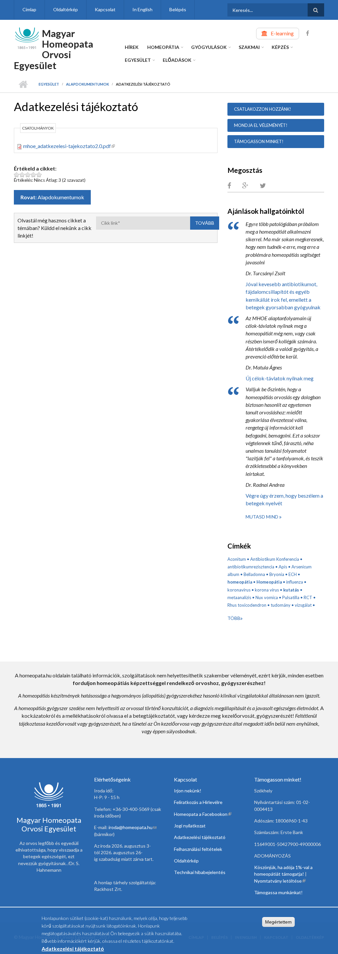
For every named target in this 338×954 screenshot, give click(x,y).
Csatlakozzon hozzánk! (262, 109)
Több (233, 618)
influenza (294, 582)
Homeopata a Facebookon (202, 814)
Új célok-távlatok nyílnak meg (280, 378)
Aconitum (236, 559)
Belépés (177, 9)
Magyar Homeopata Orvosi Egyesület (53, 49)
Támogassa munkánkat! (278, 892)
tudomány (280, 605)
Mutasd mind (262, 516)
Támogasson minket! (259, 141)
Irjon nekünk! (187, 790)
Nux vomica (266, 597)
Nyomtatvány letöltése (280, 881)
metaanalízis (239, 597)
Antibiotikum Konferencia (274, 559)
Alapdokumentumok (87, 84)
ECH (292, 574)
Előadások (177, 60)
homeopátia (239, 582)
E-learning (282, 33)
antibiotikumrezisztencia (250, 566)
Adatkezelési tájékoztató (199, 837)
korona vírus (267, 589)
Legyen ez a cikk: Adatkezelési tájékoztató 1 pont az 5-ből (16, 174)
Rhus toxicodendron (246, 605)
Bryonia (276, 574)
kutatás (291, 589)
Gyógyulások (209, 47)
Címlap (29, 9)
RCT (308, 597)
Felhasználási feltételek (198, 849)
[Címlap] (27, 37)
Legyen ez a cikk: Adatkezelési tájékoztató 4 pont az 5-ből (33, 174)
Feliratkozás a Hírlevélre (198, 802)
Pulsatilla (290, 597)
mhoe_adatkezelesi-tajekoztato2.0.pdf (69, 146)
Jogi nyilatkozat (190, 825)
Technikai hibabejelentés (199, 872)
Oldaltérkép (65, 9)
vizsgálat (303, 605)
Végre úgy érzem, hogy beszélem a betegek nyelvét (284, 499)
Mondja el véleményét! (260, 125)
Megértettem (278, 922)
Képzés (280, 47)
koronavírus (239, 589)
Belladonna (254, 574)
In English (142, 9)
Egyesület (138, 60)
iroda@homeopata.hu (132, 827)
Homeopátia (163, 47)
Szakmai (249, 47)
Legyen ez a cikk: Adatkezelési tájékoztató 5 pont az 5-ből (39, 174)
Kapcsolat (105, 9)
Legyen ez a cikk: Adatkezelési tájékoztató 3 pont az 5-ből (28, 174)
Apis (283, 566)
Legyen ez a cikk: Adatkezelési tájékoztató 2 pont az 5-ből (22, 174)
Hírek (132, 47)
